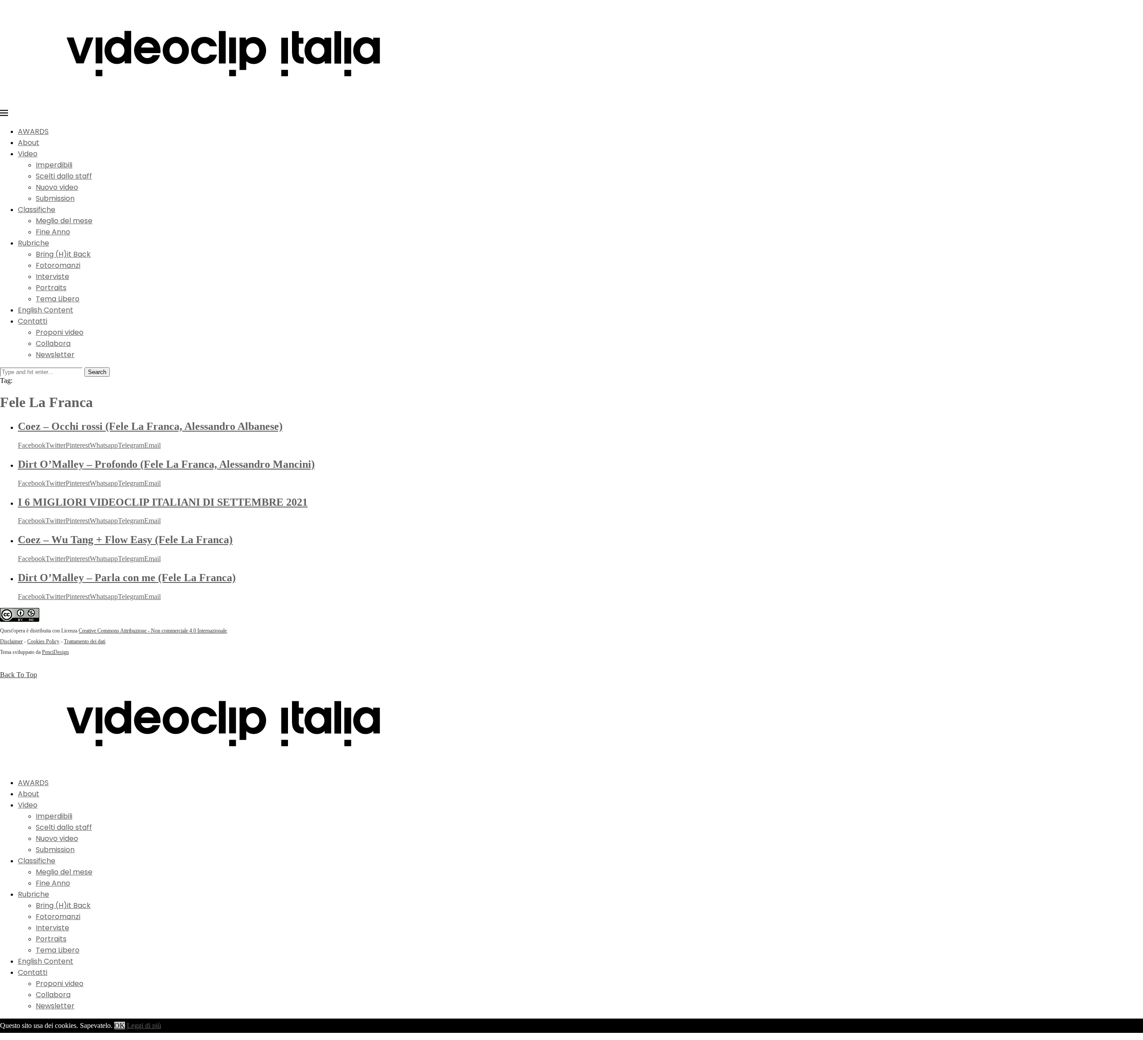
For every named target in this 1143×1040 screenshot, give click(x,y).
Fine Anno (53, 232)
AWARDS (33, 131)
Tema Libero (57, 299)
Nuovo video (57, 187)
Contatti (32, 321)
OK (119, 1025)
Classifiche (36, 209)
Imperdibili (54, 165)
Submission (55, 198)
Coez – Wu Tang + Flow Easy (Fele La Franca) (125, 539)
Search (97, 372)
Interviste (52, 276)
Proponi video (59, 332)
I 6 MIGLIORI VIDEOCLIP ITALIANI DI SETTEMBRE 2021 (163, 502)
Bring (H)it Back (63, 254)
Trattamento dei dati (84, 641)
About (28, 142)
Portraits (51, 288)
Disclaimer (11, 641)
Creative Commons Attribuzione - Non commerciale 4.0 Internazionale (153, 631)
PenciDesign (55, 652)
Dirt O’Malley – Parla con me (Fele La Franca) (127, 577)
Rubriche (33, 243)
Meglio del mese (64, 221)
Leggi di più (144, 1025)
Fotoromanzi (58, 265)
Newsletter (55, 354)
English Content (45, 310)
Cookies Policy (43, 641)
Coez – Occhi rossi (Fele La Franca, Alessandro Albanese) (150, 426)
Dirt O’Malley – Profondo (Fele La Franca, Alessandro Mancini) (166, 464)
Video (28, 154)
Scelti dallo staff (64, 176)
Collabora (53, 343)
